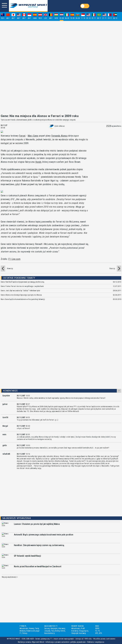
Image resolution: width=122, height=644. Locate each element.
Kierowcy (61, 628)
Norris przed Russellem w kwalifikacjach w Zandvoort (37, 566)
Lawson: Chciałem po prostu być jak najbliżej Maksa (37, 524)
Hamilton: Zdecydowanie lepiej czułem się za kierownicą (39, 545)
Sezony (47, 628)
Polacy (24, 633)
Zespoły (47, 631)
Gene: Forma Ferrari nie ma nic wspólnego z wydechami (22, 286)
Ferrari (22, 135)
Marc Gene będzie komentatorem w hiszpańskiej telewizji (23, 299)
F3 (99, 631)
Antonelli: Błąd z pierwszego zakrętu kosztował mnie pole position (43, 534)
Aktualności (24, 628)
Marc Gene (33, 135)
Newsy (31, 628)
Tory (52, 631)
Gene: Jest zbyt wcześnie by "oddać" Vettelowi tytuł (20, 291)
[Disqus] (61, 347)
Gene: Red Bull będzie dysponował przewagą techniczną (22, 282)
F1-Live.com (14, 259)
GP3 (100, 633)
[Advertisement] (61, 67)
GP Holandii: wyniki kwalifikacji (27, 556)
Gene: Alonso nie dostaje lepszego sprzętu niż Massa (21, 295)
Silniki (62, 631)
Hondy (38, 161)
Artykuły (22, 631)
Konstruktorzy (49, 633)
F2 (96, 631)
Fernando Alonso (59, 135)
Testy (37, 628)
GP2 (96, 633)
